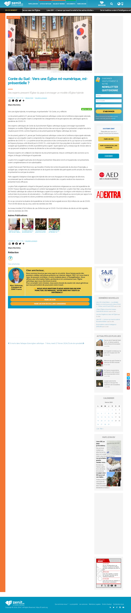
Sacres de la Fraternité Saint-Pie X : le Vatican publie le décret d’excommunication (112, 342)
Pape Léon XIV (33, 4)
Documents (71, 4)
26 (98, 424)
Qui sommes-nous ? (61, 604)
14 (105, 417)
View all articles (14, 264)
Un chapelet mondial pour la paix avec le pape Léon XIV (112, 352)
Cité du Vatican (45, 4)
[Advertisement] (50, 324)
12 (98, 417)
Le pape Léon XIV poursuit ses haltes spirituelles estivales (101, 477)
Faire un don (81, 4)
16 (112, 417)
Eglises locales (13, 17)
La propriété (74, 604)
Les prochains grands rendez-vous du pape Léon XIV (101, 462)
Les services (83, 604)
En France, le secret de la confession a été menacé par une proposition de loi (111, 372)
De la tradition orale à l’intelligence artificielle (95, 10)
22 (108, 421)
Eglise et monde (59, 4)
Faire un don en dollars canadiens (50, 304)
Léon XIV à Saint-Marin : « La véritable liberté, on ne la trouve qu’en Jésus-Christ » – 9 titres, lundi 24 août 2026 (108, 304)
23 (112, 421)
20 (101, 421)
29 (108, 424)
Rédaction (29, 98)
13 (101, 417)
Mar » (101, 428)
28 (105, 424)
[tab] (102, 560)
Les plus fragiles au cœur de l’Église (106, 314)
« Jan (97, 428)
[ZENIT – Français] (15, 3)
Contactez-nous (118, 604)
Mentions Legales (95, 604)
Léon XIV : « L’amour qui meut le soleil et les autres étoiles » (46, 10)
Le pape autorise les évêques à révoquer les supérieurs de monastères (112, 382)
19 (98, 421)
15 (108, 417)
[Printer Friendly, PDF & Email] (86, 109)
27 (101, 424)
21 (105, 421)
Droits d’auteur (107, 604)
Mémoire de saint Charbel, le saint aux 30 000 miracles (112, 361)
